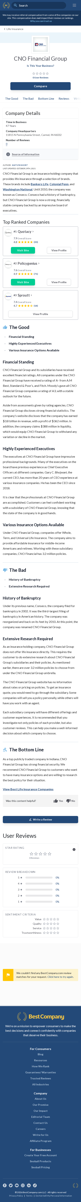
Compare (40, 86)
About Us (40, 1098)
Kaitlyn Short (20, 165)
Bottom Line (46, 98)
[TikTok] (35, 1185)
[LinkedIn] (29, 1185)
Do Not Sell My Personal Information (54, 1195)
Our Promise (40, 1104)
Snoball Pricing (40, 1167)
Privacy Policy (16, 1195)
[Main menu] (74, 5)
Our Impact (41, 1110)
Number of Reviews (18, 140)
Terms (29, 1195)
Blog (40, 1054)
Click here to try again (60, 976)
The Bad (28, 98)
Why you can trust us (41, 21)
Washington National (17, 189)
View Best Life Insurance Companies (28, 789)
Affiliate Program (40, 1140)
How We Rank (40, 1066)
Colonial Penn (59, 184)
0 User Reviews (40, 77)
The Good (11, 98)
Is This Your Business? (40, 65)
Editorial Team (40, 1116)
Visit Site (23, 250)
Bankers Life (39, 184)
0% (57, 877)
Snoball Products (40, 1161)
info (74, 849)
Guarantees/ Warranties (40, 1072)
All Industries (40, 1084)
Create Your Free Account (40, 1155)
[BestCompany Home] (6, 5)
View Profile (58, 250)
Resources (40, 1060)
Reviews (64, 98)
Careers (41, 1128)
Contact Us (40, 1122)
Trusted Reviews (40, 1078)
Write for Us (40, 1134)
